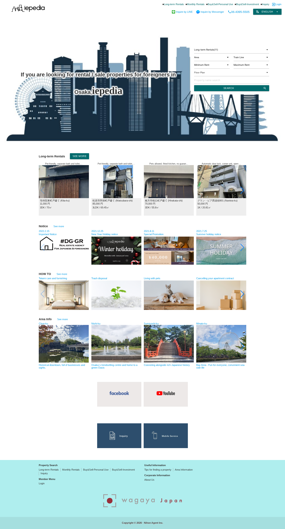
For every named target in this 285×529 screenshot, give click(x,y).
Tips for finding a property (157, 469)
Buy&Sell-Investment (247, 4)
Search (245, 88)
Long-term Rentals (174, 4)
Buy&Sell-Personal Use (220, 4)
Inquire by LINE (184, 11)
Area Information (184, 469)
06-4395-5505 (239, 12)
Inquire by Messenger (212, 11)
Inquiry (265, 4)
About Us (149, 479)
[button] (242, 190)
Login (278, 4)
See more (79, 156)
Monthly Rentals (196, 4)
